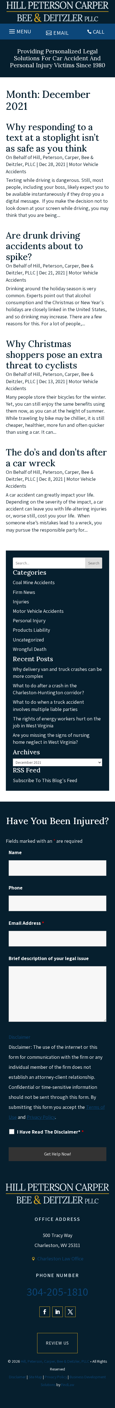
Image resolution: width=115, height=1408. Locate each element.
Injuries (21, 601)
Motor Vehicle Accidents (38, 611)
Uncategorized (28, 639)
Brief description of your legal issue (49, 958)
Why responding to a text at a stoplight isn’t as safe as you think (52, 137)
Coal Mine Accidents (34, 582)
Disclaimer (19, 1037)
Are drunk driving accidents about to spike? (44, 246)
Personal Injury (29, 620)
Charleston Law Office (60, 1258)
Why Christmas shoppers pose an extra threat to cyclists (54, 354)
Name (15, 852)
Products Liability (31, 630)
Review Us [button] (57, 1343)
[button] (19, 30)
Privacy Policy (41, 1117)
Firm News (24, 592)
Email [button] (61, 32)
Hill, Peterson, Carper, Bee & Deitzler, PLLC (55, 1361)
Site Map (35, 1376)
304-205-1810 (57, 1291)
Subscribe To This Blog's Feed (45, 780)
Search (93, 563)
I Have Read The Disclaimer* (50, 1132)
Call (98, 31)
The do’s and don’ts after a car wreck (56, 457)
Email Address (26, 923)
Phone (16, 887)
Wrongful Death (29, 649)
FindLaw (67, 1384)
